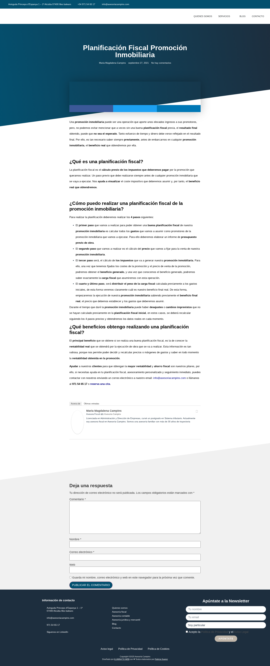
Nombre (75, 539)
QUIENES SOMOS (203, 16)
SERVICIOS (224, 16)
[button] (91, 108)
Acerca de (75, 403)
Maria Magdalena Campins (104, 410)
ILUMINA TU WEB (121, 659)
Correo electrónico (81, 552)
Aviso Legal (241, 631)
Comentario (77, 499)
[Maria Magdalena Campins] (77, 433)
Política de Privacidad (214, 631)
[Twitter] (197, 411)
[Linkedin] (262, 4)
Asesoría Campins (112, 414)
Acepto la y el (218, 631)
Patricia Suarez (161, 659)
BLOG (243, 16)
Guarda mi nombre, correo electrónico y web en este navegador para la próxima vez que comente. (133, 577)
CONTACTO (258, 16)
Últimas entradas (91, 403)
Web (72, 564)
